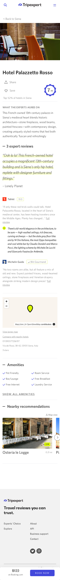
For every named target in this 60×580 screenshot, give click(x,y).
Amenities (15, 364)
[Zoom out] (6, 306)
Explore (8, 528)
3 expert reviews (19, 146)
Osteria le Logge (16, 452)
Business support (39, 533)
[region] (30, 312)
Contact (34, 538)
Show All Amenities (19, 394)
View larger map (10, 331)
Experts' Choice (12, 523)
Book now (42, 573)
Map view (52, 414)
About (33, 523)
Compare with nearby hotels (15, 336)
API (32, 528)
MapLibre (19, 324)
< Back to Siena (12, 18)
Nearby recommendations (28, 406)
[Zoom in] (6, 301)
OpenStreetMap (34, 324)
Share (12, 82)
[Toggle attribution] (54, 324)
